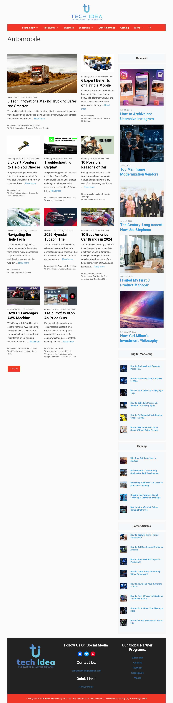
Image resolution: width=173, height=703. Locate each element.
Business (69, 27)
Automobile (15, 125)
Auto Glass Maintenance (20, 273)
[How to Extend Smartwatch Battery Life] (123, 624)
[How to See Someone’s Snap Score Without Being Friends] (123, 431)
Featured (62, 198)
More (137, 27)
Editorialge (137, 657)
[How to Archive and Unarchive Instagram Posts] (142, 104)
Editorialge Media (139, 698)
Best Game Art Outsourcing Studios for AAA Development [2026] (144, 473)
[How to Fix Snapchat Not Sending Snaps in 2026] (123, 418)
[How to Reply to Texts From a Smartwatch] (123, 538)
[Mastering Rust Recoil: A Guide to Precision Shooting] (123, 486)
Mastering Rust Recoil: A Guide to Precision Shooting (146, 484)
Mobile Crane (90, 118)
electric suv (71, 269)
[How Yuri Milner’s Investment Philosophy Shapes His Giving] (142, 326)
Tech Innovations (17, 128)
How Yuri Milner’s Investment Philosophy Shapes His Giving (139, 341)
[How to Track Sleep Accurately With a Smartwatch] (123, 575)
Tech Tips (71, 198)
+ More (14, 369)
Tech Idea (67, 698)
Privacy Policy (86, 687)
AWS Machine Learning (20, 351)
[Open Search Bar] (150, 27)
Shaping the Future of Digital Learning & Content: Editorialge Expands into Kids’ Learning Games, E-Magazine (145, 499)
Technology (28, 27)
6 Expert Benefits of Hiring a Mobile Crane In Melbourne (97, 85)
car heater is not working (94, 199)
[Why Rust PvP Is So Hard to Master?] (123, 461)
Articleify (137, 662)
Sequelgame (137, 673)
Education (84, 27)
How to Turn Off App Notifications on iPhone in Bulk (146, 597)
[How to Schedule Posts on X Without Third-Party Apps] (123, 406)
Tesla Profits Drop (68, 357)
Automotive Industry (55, 351)
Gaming (124, 27)
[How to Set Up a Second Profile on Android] (123, 550)
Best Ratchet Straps (18, 193)
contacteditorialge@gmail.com (86, 671)
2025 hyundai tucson (56, 269)
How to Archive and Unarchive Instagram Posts (137, 119)
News (23, 348)
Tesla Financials (59, 354)
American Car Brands (93, 276)
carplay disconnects (55, 200)
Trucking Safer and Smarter (38, 128)
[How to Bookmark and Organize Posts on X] (123, 369)
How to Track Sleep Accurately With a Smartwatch (145, 572)
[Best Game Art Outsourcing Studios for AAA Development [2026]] (123, 474)
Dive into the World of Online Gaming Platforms (144, 508)
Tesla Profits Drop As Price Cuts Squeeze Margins (59, 318)
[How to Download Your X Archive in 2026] (123, 382)
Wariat (137, 678)
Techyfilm (137, 667)
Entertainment (107, 27)
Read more (39, 119)
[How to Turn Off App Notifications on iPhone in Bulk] (123, 599)
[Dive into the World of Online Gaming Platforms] (123, 510)
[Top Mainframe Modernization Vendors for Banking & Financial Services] (142, 159)
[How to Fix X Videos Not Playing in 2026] (123, 394)
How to (107, 194)
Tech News (49, 27)
